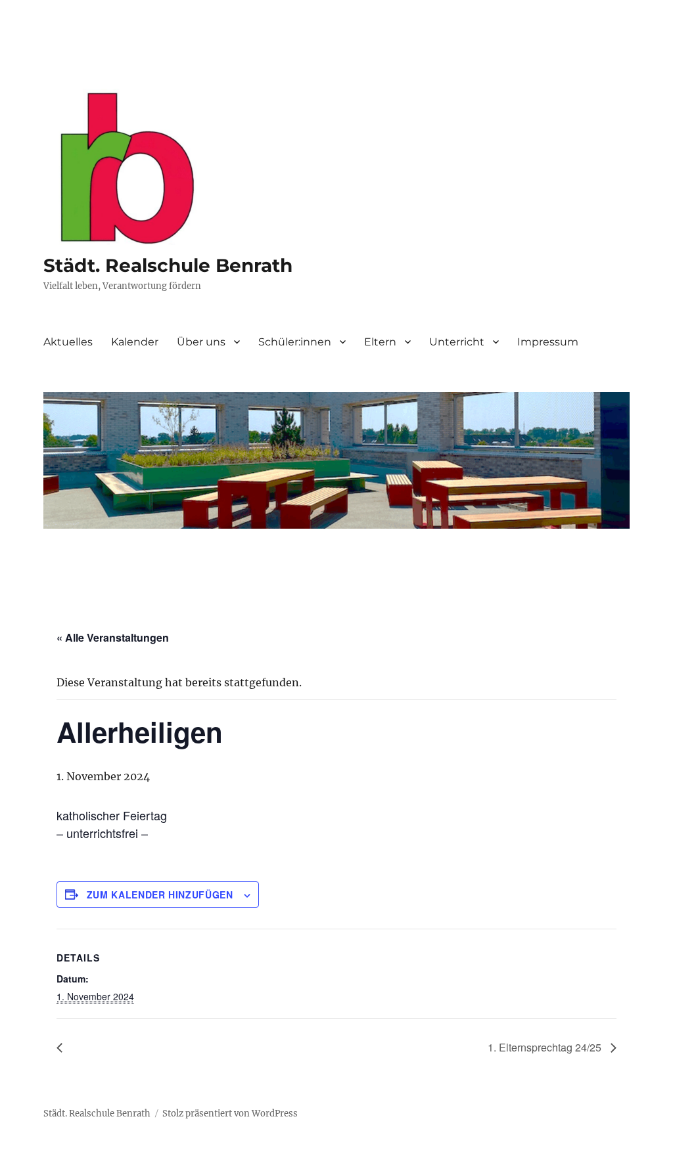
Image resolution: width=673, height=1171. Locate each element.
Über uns (201, 342)
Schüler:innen (294, 342)
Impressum (547, 342)
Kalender (134, 342)
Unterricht (456, 342)
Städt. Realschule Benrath (167, 265)
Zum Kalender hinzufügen (160, 894)
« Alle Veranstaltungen (113, 637)
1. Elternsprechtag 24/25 (546, 1047)
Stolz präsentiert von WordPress (230, 1113)
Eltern (380, 342)
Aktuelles (68, 342)
